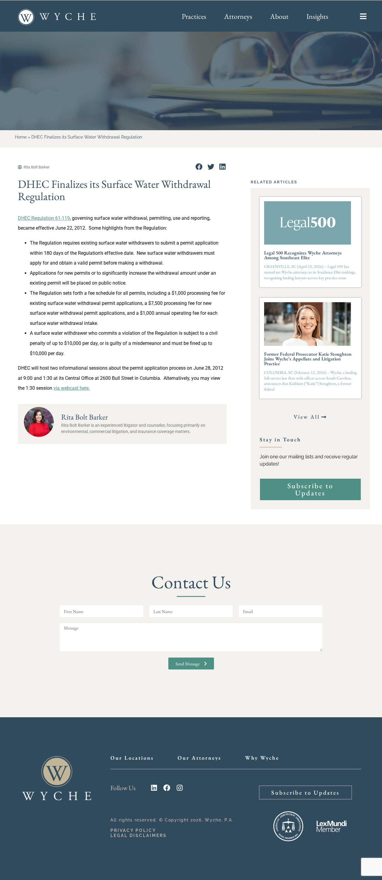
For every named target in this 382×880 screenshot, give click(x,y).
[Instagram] (179, 787)
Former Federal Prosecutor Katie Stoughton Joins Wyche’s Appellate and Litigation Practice (308, 359)
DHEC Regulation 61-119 (44, 218)
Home (21, 137)
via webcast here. (71, 388)
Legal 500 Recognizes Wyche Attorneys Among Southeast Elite (303, 255)
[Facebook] (166, 787)
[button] (199, 166)
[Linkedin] (153, 787)
